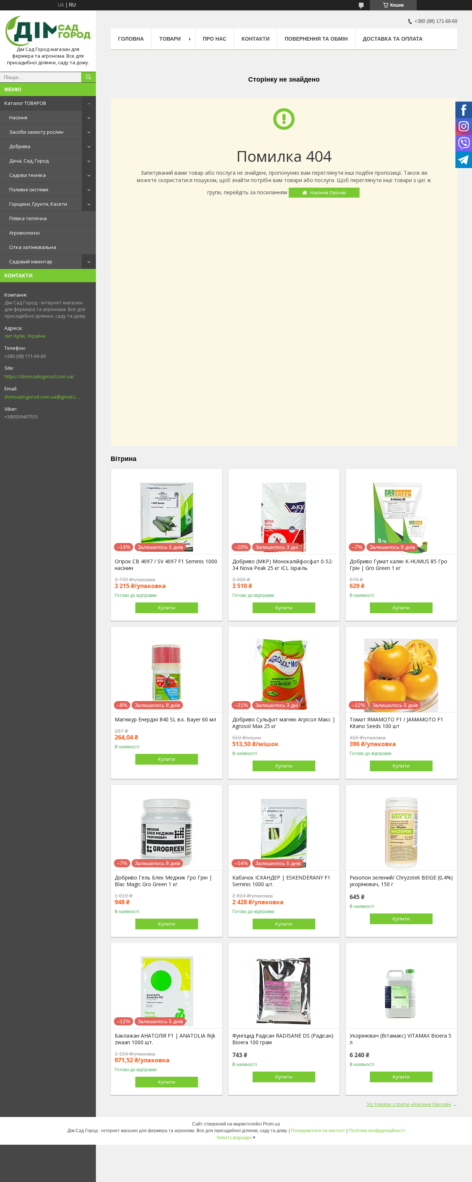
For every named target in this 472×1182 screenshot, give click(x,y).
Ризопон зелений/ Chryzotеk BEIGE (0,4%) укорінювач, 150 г (401, 881)
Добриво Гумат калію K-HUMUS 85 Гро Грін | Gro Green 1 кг (398, 564)
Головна (131, 39)
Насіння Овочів (328, 192)
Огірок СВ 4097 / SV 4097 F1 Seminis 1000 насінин (166, 564)
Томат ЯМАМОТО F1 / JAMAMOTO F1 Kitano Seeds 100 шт (396, 723)
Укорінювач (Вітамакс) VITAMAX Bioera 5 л (400, 1039)
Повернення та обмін (316, 39)
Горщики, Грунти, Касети (38, 204)
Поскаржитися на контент (318, 1130)
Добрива (19, 146)
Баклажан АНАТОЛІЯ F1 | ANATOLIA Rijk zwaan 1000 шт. (165, 1039)
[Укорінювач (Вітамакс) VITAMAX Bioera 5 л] (401, 991)
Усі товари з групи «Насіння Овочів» (409, 1104)
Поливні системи (28, 189)
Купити (166, 607)
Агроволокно (24, 232)
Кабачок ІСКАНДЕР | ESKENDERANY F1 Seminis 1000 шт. (281, 881)
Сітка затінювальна (32, 247)
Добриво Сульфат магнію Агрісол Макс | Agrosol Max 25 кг (283, 723)
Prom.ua (271, 1124)
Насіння (18, 117)
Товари (170, 39)
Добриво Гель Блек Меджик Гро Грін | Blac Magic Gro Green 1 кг (163, 881)
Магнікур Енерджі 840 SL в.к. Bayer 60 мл (165, 719)
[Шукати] (88, 77)
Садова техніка (27, 175)
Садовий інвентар (30, 261)
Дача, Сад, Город (29, 160)
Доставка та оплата (393, 39)
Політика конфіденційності (376, 1130)
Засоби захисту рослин (36, 132)
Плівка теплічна (28, 218)
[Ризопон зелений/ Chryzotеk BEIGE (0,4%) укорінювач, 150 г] (401, 833)
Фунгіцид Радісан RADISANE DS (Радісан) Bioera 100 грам (282, 1039)
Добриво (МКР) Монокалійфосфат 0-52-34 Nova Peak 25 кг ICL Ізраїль (282, 564)
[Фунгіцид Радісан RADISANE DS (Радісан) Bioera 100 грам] (284, 991)
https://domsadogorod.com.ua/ (39, 376)
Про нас (214, 39)
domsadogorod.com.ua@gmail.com (42, 396)
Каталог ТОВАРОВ (25, 103)
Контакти (256, 39)
